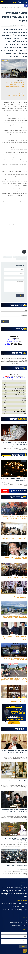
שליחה (4, 322)
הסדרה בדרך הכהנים (22, 147)
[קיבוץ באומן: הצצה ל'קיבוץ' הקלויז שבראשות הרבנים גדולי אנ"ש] (14, 856)
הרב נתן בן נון (15, 256)
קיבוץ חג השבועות (20, 259)
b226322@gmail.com (16, 925)
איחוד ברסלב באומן (23, 256)
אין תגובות (12, 25)
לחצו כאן (10, 891)
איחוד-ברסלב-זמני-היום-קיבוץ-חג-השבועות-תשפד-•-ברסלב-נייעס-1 (15, 249)
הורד (24, 251)
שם (26, 310)
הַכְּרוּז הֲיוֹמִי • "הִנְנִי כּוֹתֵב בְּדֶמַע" (17, 780)
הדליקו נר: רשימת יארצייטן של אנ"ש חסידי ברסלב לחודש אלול (14, 479)
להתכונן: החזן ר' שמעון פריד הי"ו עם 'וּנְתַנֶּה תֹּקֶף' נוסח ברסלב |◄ (16, 839)
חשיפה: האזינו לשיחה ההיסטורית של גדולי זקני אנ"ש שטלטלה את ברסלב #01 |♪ (14, 810)
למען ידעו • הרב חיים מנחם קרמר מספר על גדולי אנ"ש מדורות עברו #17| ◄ (14, 752)
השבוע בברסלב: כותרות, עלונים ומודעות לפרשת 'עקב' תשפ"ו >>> (15, 443)
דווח (21, 189)
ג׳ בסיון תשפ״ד (19, 25)
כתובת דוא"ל (24, 315)
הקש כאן (6, 201)
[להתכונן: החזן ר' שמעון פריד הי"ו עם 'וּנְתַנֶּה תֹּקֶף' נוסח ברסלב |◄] (14, 829)
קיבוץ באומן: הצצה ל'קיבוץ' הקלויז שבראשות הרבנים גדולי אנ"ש (16, 866)
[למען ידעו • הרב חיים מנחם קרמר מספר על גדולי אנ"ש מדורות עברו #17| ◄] (14, 741)
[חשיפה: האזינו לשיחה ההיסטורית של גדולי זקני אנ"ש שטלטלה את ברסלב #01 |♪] (14, 799)
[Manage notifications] (24, 950)
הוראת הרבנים (8, 189)
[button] (26, 5)
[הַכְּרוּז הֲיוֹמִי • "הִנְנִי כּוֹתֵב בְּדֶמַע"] (14, 770)
